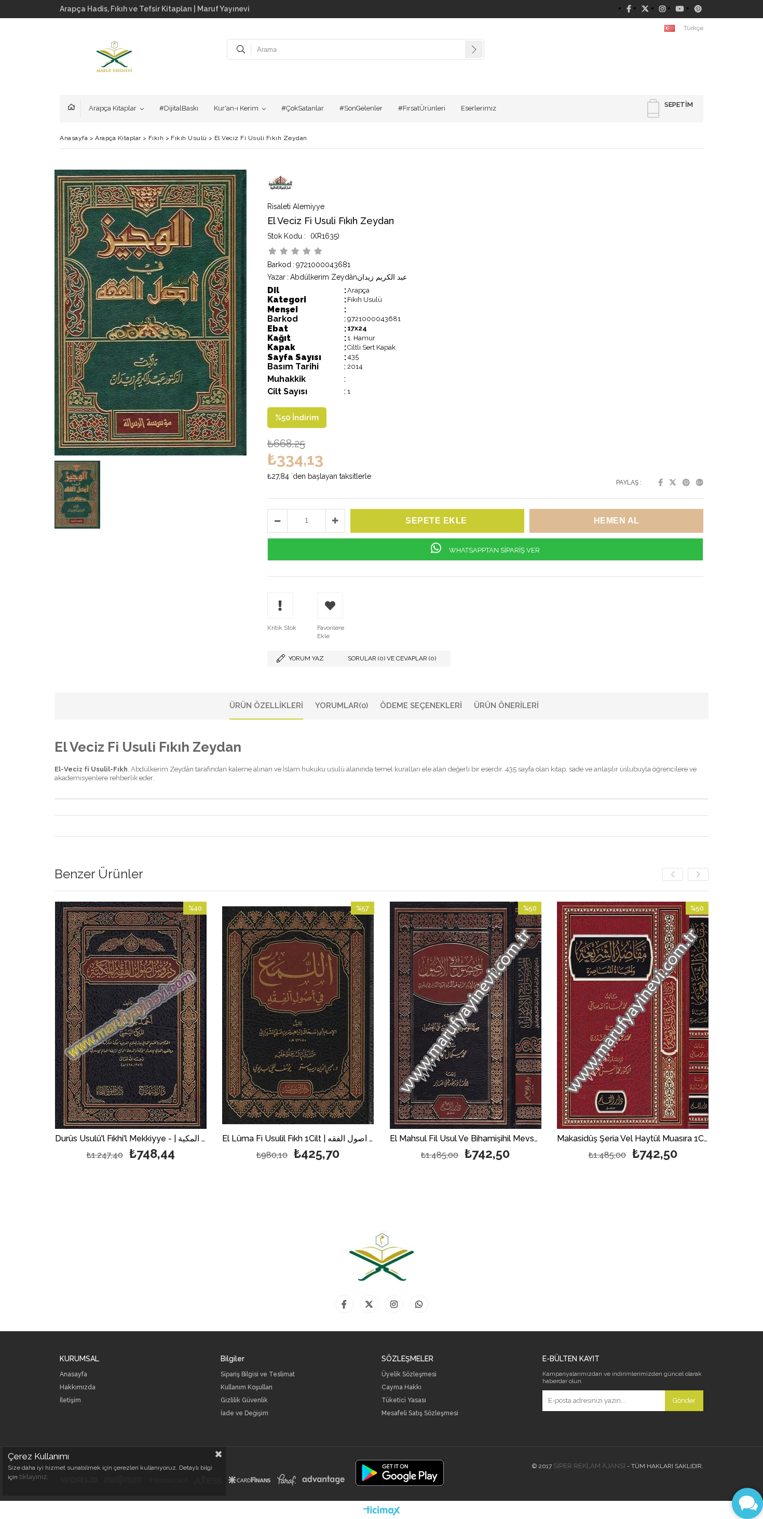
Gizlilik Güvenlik (244, 1400)
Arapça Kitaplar (113, 108)
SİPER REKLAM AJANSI (589, 1466)
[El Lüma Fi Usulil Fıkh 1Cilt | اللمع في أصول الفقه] (298, 1015)
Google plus (699, 482)
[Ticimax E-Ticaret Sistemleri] (381, 1511)
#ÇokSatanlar (302, 108)
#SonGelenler (361, 108)
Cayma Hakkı (401, 1387)
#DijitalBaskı (178, 108)
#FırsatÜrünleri (421, 108)
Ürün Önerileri (506, 705)
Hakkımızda (78, 1387)
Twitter (672, 482)
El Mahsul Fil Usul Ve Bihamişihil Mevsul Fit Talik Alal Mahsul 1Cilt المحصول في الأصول (466, 1139)
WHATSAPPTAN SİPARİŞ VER (493, 550)
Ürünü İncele (167, 1033)
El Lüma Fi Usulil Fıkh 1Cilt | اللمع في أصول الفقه (298, 1139)
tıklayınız (33, 1477)
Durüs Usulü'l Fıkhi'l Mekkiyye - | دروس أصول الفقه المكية (131, 1139)
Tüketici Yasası (404, 1400)
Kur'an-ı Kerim (236, 108)
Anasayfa (74, 108)
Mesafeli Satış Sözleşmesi (420, 1413)
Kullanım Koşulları (246, 1387)
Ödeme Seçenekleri (421, 705)
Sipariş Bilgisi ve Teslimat (258, 1374)
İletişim (70, 1400)
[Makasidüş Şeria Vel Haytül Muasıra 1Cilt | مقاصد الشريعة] (633, 1015)
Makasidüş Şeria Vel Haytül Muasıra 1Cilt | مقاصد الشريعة (633, 1139)
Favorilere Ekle (130, 1033)
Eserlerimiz (478, 108)
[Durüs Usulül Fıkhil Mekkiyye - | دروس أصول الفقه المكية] (131, 1015)
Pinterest (686, 482)
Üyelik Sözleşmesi (409, 1374)
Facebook (660, 482)
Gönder (684, 1400)
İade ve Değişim (244, 1413)
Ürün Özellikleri (266, 705)
